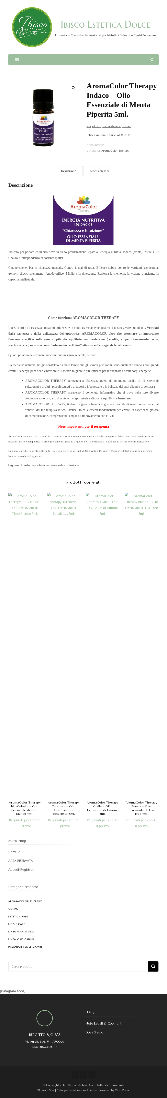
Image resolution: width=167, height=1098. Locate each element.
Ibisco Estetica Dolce (105, 24)
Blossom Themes (86, 1090)
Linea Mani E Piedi (21, 931)
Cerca (153, 966)
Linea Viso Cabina (21, 939)
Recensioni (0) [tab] (99, 171)
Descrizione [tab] (68, 171)
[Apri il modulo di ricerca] (152, 59)
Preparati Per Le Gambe (25, 946)
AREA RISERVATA (20, 861)
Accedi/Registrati (21, 869)
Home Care (16, 923)
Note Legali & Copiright (104, 1023)
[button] (73, 88)
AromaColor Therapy (115, 150)
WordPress (122, 1090)
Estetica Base (18, 916)
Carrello (14, 852)
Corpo (13, 908)
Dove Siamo (94, 1032)
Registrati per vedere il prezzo (109, 126)
